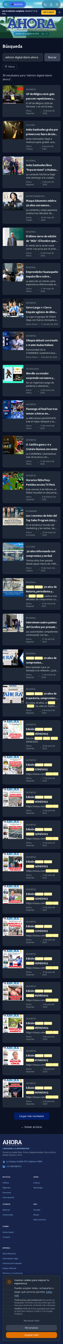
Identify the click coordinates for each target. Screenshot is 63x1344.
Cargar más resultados (31, 1116)
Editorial (6, 1210)
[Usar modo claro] (45, 4)
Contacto (6, 1237)
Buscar (52, 57)
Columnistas (8, 1214)
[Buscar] (6, 4)
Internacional (8, 1197)
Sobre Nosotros (9, 1253)
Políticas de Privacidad (12, 1263)
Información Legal (10, 1258)
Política (6, 1182)
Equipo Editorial (9, 1268)
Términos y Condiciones (13, 1273)
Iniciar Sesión (8, 1232)
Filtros (11, 66)
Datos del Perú (39, 1219)
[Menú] (57, 4)
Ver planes (48, 12)
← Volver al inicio (31, 1127)
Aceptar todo (31, 1334)
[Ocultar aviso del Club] (59, 12)
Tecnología (37, 1187)
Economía (7, 1192)
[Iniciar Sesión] (51, 4)
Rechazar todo (31, 1320)
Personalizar (31, 1327)
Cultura (36, 1182)
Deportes (6, 1187)
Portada (36, 1210)
